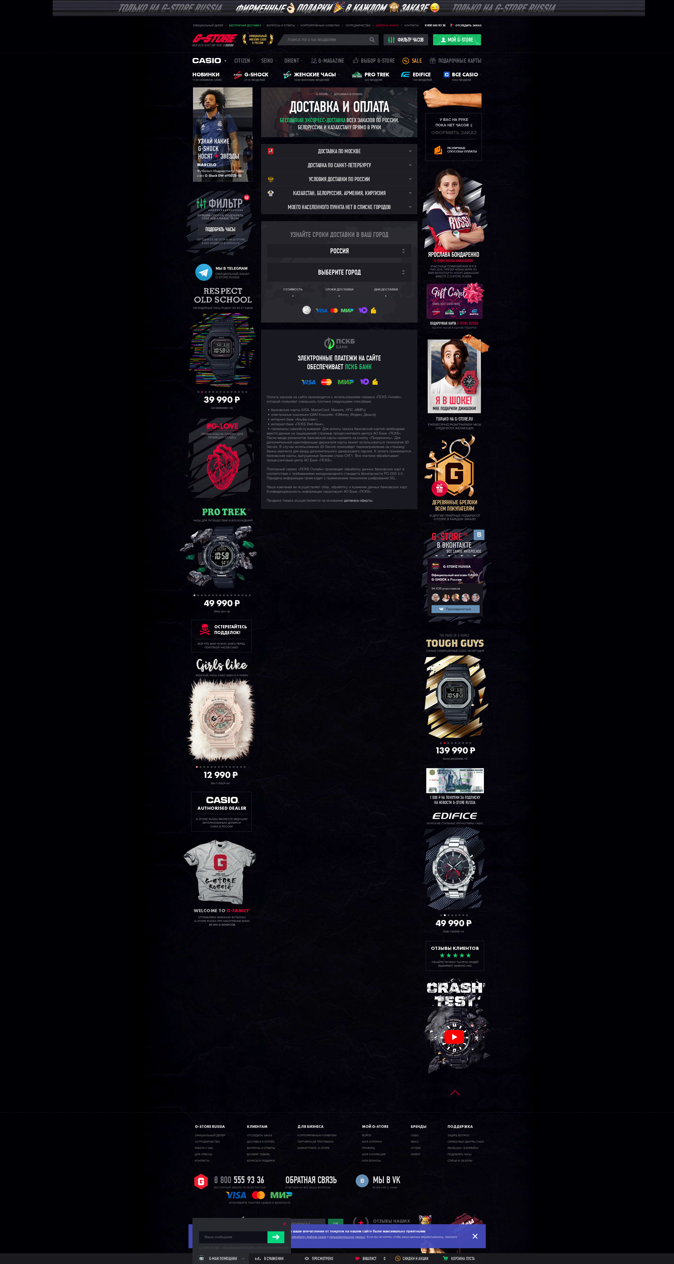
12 (239, 392)
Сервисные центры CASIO (466, 1141)
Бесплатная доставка (245, 25)
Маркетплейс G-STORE (314, 1148)
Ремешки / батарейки (463, 1148)
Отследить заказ (468, 25)
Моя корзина (372, 1141)
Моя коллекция (374, 1154)
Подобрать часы (460, 1154)
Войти (366, 1135)
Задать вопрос (458, 1135)
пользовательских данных (347, 1237)
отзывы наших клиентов (391, 1223)
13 (243, 392)
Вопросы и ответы (281, 25)
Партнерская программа (315, 1141)
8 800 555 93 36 (435, 25)
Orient (291, 61)
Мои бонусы (371, 1160)
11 (235, 392)
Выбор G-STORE (378, 61)
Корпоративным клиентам (320, 25)
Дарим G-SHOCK (387, 25)
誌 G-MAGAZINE (327, 61)
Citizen (242, 61)
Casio (206, 60)
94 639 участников (446, 588)
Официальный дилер (208, 25)
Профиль (368, 1148)
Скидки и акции (415, 1259)
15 (246, 595)
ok (336, 1223)
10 (231, 392)
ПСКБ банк (358, 367)
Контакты (411, 25)
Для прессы (203, 1154)
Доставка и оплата (260, 1141)
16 (250, 595)
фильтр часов (411, 40)
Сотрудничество (357, 25)
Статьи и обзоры (460, 1160)
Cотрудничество (207, 1141)
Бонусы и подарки (261, 1160)
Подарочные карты (460, 61)
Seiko (267, 61)
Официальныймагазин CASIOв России (258, 39)
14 (246, 392)
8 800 (239, 1181)
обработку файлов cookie (309, 1237)
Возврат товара (258, 1154)
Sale (417, 61)
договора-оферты (358, 500)
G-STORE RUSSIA (456, 567)
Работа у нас (204, 1148)
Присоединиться (458, 609)
